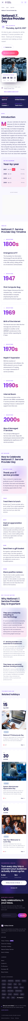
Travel (13, 997)
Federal (9, 984)
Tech (8, 997)
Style (3, 997)
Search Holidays (5, 952)
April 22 (12, 7)
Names (21, 987)
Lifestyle (16, 987)
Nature (3, 990)
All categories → (20, 997)
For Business (4, 966)
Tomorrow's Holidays (6, 943)
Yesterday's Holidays (6, 946)
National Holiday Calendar (7, 949)
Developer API (14, 888)
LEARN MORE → (5, 1010)
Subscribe (22, 915)
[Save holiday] (24, 712)
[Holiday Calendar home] (8, 2)
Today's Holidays (7, 940)
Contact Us (4, 963)
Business (18, 980)
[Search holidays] (22, 2)
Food (15, 984)
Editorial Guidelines (5, 1018)
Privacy (12, 1018)
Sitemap (17, 1018)
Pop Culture (10, 990)
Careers (4, 105)
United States (20, 99)
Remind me (8, 47)
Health (3, 987)
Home (3, 7)
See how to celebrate (9, 53)
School (9, 994)
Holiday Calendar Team (9, 88)
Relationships (18, 990)
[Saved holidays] (25, 2)
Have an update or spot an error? (11, 91)
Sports (22, 994)
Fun (19, 984)
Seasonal (16, 994)
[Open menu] (2, 2)
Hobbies (9, 987)
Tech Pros (18, 105)
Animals (4, 980)
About (2, 960)
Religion (4, 994)
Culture (3, 984)
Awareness (10, 980)
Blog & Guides (4, 972)
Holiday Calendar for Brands (13, 882)
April (7, 7)
